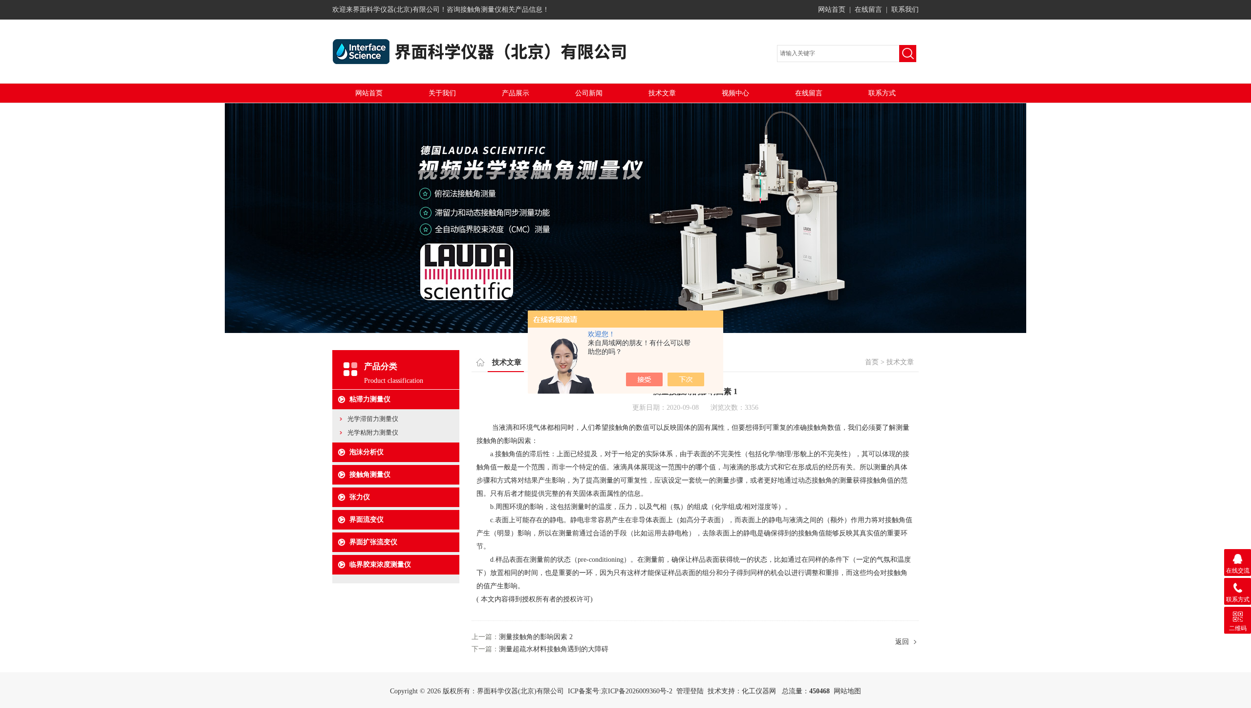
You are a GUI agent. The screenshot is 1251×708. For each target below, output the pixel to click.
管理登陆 (690, 691)
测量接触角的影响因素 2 (536, 637)
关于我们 (442, 93)
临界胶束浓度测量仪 (380, 564)
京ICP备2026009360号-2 (636, 691)
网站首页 (831, 9)
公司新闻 (589, 93)
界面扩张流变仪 (373, 542)
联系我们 (905, 9)
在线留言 (868, 9)
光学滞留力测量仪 (372, 418)
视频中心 (735, 93)
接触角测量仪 (369, 474)
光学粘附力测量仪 (372, 432)
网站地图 (847, 691)
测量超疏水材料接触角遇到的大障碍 (553, 649)
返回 (902, 641)
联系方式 (882, 93)
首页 (872, 362)
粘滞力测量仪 (369, 399)
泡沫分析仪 (366, 452)
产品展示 (515, 93)
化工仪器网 (759, 691)
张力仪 (359, 497)
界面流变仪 (366, 519)
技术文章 (662, 93)
